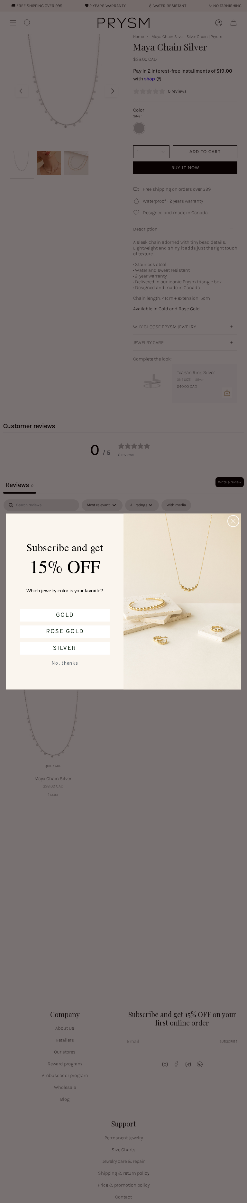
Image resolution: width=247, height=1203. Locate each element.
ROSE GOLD (65, 631)
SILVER (64, 648)
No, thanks (64, 664)
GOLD (65, 615)
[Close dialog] (233, 521)
